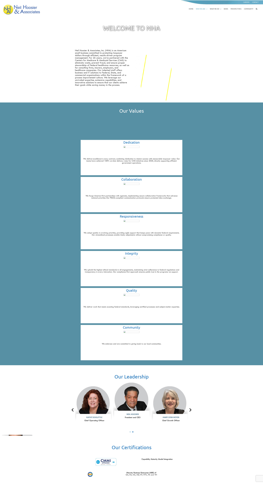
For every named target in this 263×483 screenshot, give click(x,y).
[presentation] (72, 409)
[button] (256, 9)
